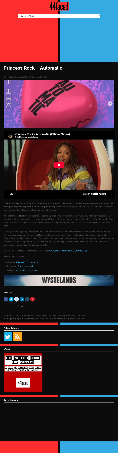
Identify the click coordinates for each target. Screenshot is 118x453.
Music (32, 77)
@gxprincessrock (25, 266)
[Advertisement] (59, 41)
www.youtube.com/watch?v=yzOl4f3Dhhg (68, 251)
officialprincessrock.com (26, 270)
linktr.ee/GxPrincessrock (27, 262)
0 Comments (42, 77)
